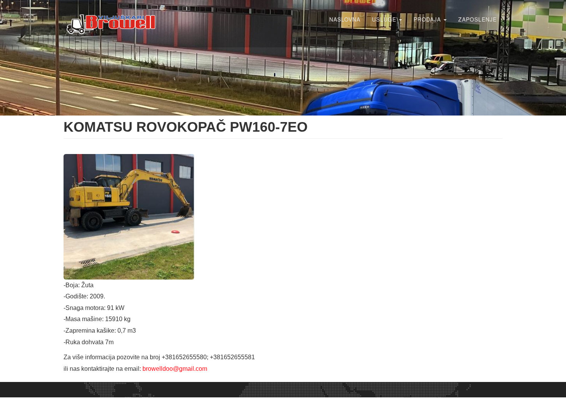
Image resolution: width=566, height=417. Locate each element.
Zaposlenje (477, 19)
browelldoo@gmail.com (174, 368)
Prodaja (428, 19)
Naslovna (344, 19)
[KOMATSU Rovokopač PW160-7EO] (283, 217)
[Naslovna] (115, 24)
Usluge (385, 19)
